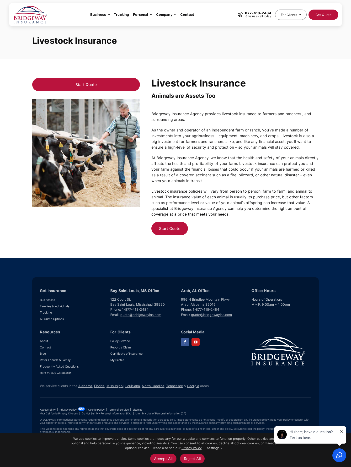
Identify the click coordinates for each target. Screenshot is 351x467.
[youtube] (195, 342)
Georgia (193, 386)
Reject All (192, 458)
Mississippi (114, 386)
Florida (99, 386)
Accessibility (48, 409)
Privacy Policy (68, 409)
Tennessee (174, 386)
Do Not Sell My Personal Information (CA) (107, 413)
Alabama (85, 386)
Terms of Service (118, 409)
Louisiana (132, 386)
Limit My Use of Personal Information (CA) (160, 413)
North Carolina (153, 386)
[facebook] (185, 342)
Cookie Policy (96, 409)
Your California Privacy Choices (59, 413)
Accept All (163, 458)
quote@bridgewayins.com (140, 315)
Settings (213, 448)
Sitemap (138, 409)
